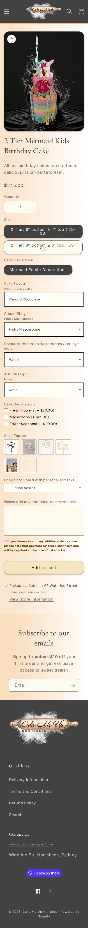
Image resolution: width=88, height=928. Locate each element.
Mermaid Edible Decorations (38, 269)
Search (15, 814)
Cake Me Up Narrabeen (41, 911)
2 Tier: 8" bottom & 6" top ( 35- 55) (43, 247)
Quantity (11, 196)
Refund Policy (22, 803)
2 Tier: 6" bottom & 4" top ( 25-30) (43, 231)
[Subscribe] (73, 685)
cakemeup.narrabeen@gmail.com (31, 844)
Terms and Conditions (30, 791)
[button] (7, 12)
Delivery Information (28, 779)
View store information (31, 599)
